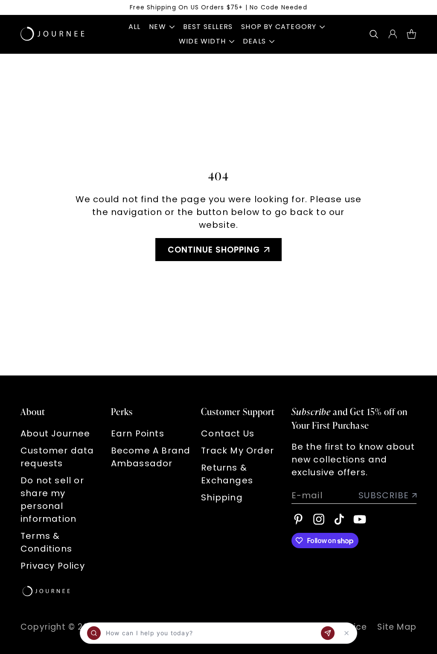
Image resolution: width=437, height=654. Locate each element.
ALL (134, 27)
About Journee (55, 433)
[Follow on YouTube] (360, 519)
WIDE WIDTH (202, 41)
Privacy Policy (52, 566)
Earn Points (137, 433)
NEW (157, 27)
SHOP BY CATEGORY (278, 27)
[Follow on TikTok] (339, 519)
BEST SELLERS (208, 27)
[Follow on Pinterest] (298, 519)
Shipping (222, 497)
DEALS (254, 41)
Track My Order (237, 450)
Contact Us (227, 433)
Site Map (397, 627)
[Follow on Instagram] (319, 519)
